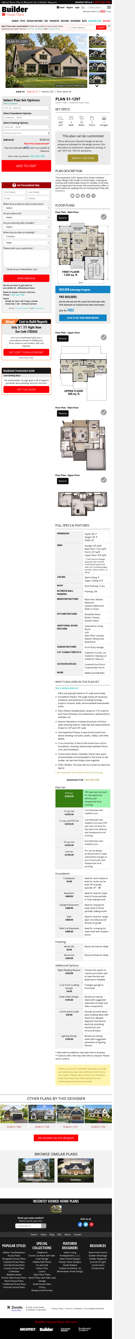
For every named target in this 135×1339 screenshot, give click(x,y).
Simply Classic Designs (70, 1261)
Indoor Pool (42, 1268)
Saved (62, 7)
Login (77, 7)
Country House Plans (14, 1268)
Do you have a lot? (12, 213)
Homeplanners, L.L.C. (70, 1255)
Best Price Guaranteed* (36, 143)
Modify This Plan (83, 158)
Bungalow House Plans (14, 1258)
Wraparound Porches (42, 1290)
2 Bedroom (42, 1252)
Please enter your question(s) (18, 248)
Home (58, 102)
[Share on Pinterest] (93, 196)
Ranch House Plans (13, 1280)
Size (46, 20)
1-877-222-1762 (37, 156)
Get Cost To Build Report (26, 352)
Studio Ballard (70, 1265)
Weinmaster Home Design (70, 1271)
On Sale (106, 20)
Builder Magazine (98, 1258)
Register (69, 7)
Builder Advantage (98, 1255)
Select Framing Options (15, 122)
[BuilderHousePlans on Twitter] (86, 1224)
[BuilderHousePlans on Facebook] (80, 1224)
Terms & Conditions (35, 29)
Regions (65, 20)
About (67, 1234)
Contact (77, 1234)
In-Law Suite (42, 1265)
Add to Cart (26, 166)
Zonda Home (97, 1268)
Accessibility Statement (94, 1308)
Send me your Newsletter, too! (22, 269)
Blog (84, 20)
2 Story (41, 1287)
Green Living (70, 1252)
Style (22, 20)
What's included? (10, 103)
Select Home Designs (70, 1258)
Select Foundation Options (17, 113)
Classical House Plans (14, 1261)
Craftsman (14, 1271)
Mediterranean (14, 1274)
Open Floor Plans (41, 1274)
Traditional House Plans (79, 102)
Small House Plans (42, 1284)
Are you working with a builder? (19, 222)
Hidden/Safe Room (42, 1261)
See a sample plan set (66, 688)
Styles (43, 1234)
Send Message (26, 278)
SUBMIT (101, 27)
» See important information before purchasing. (79, 772)
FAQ (59, 1234)
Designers (75, 20)
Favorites (54, 20)
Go (109, 7)
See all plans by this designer (56, 1138)
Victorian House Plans (14, 1287)
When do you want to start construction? (23, 204)
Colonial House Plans (14, 1265)
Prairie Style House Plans (14, 1277)
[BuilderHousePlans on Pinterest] (91, 1224)
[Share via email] (72, 196)
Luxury (41, 1271)
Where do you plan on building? (19, 232)
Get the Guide (26, 389)
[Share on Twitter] (88, 196)
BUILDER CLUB (94, 20)
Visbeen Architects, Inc (70, 1268)
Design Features (35, 20)
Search (34, 1234)
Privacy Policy (53, 29)
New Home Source (98, 1252)
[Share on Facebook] (83, 196)
